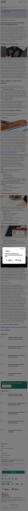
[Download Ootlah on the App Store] (18, 260)
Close (22, 248)
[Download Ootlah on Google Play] (9, 260)
